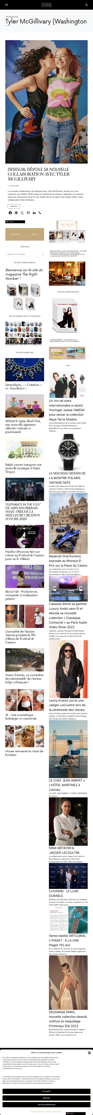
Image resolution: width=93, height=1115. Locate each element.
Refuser (46, 1098)
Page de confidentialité (53, 1111)
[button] (89, 1052)
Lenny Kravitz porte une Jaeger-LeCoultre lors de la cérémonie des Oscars (67, 705)
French (10, 221)
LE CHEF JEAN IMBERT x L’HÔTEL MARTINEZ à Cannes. (67, 785)
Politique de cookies (37, 1111)
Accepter (46, 1091)
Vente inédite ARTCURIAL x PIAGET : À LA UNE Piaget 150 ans (67, 940)
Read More (13, 206)
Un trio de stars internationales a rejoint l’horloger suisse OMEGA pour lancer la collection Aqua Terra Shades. (67, 410)
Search (34, 234)
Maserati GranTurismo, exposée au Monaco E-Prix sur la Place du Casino (68, 560)
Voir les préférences (46, 1104)
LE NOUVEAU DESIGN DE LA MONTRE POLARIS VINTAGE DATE (67, 477)
